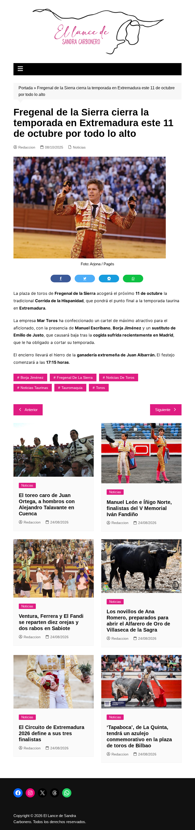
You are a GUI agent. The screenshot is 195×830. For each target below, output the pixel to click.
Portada (26, 88)
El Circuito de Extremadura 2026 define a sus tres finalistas (51, 733)
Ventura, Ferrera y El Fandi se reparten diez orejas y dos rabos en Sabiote (51, 622)
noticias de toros (120, 377)
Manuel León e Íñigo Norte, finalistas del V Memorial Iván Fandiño (139, 508)
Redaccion (26, 147)
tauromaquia (72, 388)
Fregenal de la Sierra (75, 377)
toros (100, 388)
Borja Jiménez (32, 377)
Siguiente (162, 409)
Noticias (79, 147)
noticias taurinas (34, 388)
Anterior (31, 409)
